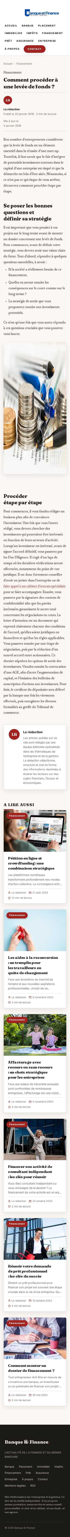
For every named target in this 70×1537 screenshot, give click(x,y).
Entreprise (47, 40)
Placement (47, 25)
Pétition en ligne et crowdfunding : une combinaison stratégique (31, 863)
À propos (12, 48)
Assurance (25, 40)
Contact (35, 49)
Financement (52, 33)
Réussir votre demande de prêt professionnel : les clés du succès (29, 1271)
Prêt (8, 40)
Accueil (11, 25)
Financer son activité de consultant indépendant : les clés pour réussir (30, 1171)
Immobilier (13, 33)
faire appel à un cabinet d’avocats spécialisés (35, 586)
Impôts (32, 33)
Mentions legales (15, 1485)
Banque (28, 25)
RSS (33, 1485)
